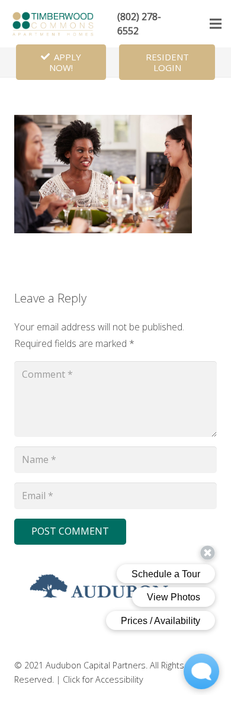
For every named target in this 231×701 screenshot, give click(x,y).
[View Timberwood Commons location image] (103, 229)
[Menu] (215, 23)
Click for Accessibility (103, 679)
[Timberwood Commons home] (53, 23)
